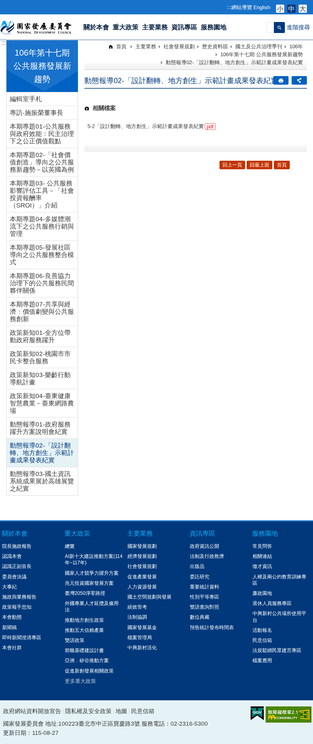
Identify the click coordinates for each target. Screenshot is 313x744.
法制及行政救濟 (207, 556)
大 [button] (303, 8)
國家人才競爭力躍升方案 (92, 573)
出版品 (197, 566)
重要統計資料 (204, 586)
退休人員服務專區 (272, 603)
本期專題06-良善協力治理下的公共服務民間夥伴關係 (42, 283)
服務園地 (265, 533)
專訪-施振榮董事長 (36, 112)
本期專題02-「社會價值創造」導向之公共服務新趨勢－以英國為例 (42, 162)
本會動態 (12, 617)
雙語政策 (74, 640)
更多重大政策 (80, 681)
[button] (279, 27)
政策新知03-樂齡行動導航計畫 (40, 378)
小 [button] (280, 8)
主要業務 (145, 46)
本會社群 (12, 647)
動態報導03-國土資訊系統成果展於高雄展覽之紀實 (42, 481)
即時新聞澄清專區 (21, 637)
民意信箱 (262, 640)
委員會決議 (14, 576)
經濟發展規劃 (142, 556)
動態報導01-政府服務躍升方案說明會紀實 (40, 428)
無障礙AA (288, 714)
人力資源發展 (142, 586)
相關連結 (262, 556)
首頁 (121, 46)
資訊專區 (202, 533)
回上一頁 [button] (232, 164)
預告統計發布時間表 (212, 627)
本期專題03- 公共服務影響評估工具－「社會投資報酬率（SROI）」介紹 (42, 194)
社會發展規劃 (179, 46)
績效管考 (137, 607)
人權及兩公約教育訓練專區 (279, 580)
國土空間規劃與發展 (149, 596)
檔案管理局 (139, 637)
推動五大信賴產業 (84, 630)
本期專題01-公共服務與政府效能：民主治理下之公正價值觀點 (42, 134)
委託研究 (199, 576)
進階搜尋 (298, 27)
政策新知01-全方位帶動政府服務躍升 (40, 336)
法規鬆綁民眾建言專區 (276, 650)
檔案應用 (262, 660)
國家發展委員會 (36, 27)
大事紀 (9, 586)
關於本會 (15, 533)
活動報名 (262, 630)
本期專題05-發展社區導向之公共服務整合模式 (42, 255)
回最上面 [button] (259, 164)
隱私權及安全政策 (88, 711)
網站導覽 (241, 7)
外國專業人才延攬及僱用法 (92, 606)
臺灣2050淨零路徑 (85, 593)
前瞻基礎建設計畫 (84, 650)
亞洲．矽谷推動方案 (87, 660)
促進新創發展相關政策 (89, 670)
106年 (296, 46)
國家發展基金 (142, 627)
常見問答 (262, 546)
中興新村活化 (142, 647)
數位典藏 (199, 617)
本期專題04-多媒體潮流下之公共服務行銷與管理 (42, 226)
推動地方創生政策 (84, 620)
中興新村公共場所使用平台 (279, 616)
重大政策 (77, 533)
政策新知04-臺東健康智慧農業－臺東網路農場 (42, 403)
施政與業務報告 (19, 596)
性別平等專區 (204, 596)
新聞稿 (9, 627)
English (261, 7)
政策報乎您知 (16, 607)
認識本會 (12, 556)
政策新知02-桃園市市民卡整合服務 (40, 357)
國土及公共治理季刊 (258, 46)
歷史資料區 (215, 46)
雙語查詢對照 (204, 607)
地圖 (121, 711)
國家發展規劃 (142, 546)
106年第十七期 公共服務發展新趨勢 (261, 54)
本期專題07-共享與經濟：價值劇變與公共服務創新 (42, 311)
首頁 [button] (282, 164)
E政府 (257, 713)
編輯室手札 (26, 98)
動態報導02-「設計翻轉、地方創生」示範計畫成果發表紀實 (42, 453)
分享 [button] (299, 80)
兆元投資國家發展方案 (89, 583)
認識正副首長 (16, 566)
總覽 (70, 546)
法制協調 (137, 617)
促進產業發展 (142, 576)
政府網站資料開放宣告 (32, 711)
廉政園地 (262, 593)
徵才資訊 (262, 566)
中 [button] (291, 8)
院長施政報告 (16, 546)
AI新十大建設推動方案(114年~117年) (94, 559)
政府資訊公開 (204, 546)
